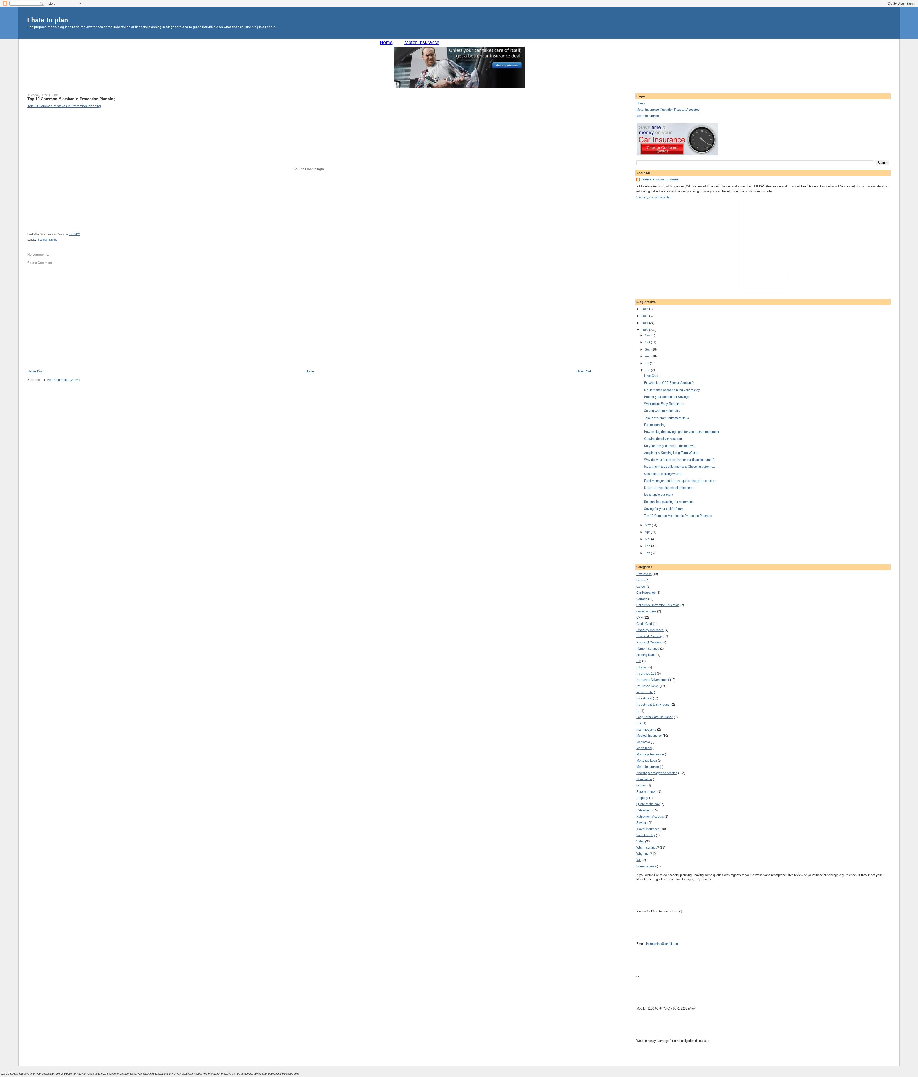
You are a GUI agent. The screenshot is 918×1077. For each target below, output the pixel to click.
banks (640, 580)
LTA (639, 723)
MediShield (644, 748)
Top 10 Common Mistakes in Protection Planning (71, 99)
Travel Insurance (648, 829)
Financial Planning (47, 239)
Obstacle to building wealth (662, 474)
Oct (648, 342)
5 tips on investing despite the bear (668, 487)
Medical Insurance (649, 735)
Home (386, 42)
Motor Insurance (421, 42)
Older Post (583, 371)
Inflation (641, 667)
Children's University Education (657, 605)
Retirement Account (650, 816)
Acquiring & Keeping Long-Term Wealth (671, 453)
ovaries (641, 785)
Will (638, 860)
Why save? (644, 854)
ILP (638, 661)
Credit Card (644, 624)
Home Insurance (647, 648)
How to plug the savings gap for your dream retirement (681, 432)
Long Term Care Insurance (654, 717)
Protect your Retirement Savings (666, 397)
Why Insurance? (647, 847)
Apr (648, 532)
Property (642, 798)
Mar (648, 539)
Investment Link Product (653, 704)
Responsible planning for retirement (668, 502)
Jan (648, 553)
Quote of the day (648, 804)
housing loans (646, 655)
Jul (647, 363)
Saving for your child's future (663, 509)
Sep (648, 349)
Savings (642, 822)
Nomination (644, 779)
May (648, 525)
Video (640, 841)
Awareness (644, 574)
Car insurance (646, 592)
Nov (648, 335)
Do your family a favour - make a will (669, 446)
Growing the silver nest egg (663, 438)
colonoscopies (646, 611)
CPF (639, 617)
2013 (645, 309)
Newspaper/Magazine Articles (656, 773)
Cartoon (641, 599)
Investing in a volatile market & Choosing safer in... (679, 466)
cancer (641, 586)
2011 (645, 323)
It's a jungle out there (658, 494)
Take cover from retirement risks (666, 418)
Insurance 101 (646, 673)
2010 (645, 330)
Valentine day (645, 835)
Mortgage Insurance (650, 754)
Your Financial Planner (660, 179)
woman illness (646, 866)
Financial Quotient (648, 642)
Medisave (643, 742)
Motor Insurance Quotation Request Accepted (667, 109)
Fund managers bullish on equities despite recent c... (680, 481)
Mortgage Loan (646, 760)
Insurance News (647, 686)
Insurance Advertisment (652, 679)
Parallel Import (646, 791)
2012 (645, 316)
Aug (648, 356)
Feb (648, 546)
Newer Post (35, 371)
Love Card (651, 376)
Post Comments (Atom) (63, 380)
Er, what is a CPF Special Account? (669, 383)
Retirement (643, 810)
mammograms (646, 729)
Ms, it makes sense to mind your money (672, 390)
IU (637, 711)
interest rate (644, 692)
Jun (648, 370)
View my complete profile (653, 197)
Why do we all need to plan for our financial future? (679, 460)
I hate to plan (47, 20)
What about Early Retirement (664, 404)
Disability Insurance (650, 630)
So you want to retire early (662, 410)
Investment (644, 698)
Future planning (654, 425)
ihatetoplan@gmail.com (662, 943)
